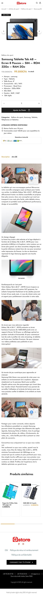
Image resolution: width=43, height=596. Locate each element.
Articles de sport (14, 9)
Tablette (34, 117)
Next (39, 31)
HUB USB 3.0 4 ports (29, 503)
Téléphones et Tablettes (10, 120)
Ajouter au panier (19, 110)
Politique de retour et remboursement (24, 550)
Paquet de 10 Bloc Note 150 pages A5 (9, 504)
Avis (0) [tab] (14, 157)
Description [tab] (6, 157)
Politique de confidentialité (22, 554)
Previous (4, 31)
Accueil (4, 9)
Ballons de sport (26, 9)
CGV (6, 550)
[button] (21, 562)
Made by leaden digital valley (14, 592)
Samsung (27, 117)
